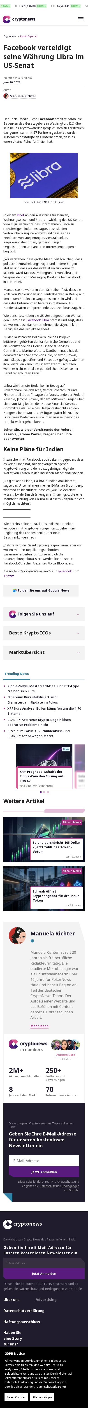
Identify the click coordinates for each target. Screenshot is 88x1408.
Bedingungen (70, 1186)
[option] (44, 766)
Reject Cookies (16, 1397)
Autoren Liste (65, 1055)
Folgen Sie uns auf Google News (43, 590)
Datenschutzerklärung (15, 1310)
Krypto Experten (28, 36)
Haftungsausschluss (15, 1321)
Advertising (46, 1299)
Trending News (17, 673)
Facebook (64, 571)
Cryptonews (9, 36)
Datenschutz (47, 1186)
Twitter (8, 575)
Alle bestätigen (42, 1397)
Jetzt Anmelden (44, 1172)
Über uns (11, 1299)
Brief (20, 215)
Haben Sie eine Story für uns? (12, 1338)
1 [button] (41, 792)
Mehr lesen (39, 1026)
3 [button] (48, 792)
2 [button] (44, 792)
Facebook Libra (37, 320)
